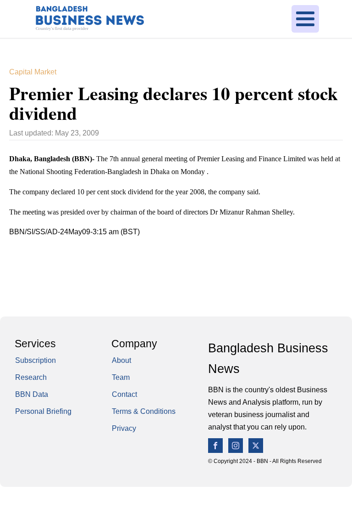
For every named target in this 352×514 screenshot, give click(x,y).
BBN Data (31, 394)
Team (121, 377)
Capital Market (32, 72)
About (121, 360)
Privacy (124, 428)
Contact (124, 394)
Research (31, 377)
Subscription (35, 360)
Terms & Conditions (144, 411)
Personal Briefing (43, 411)
